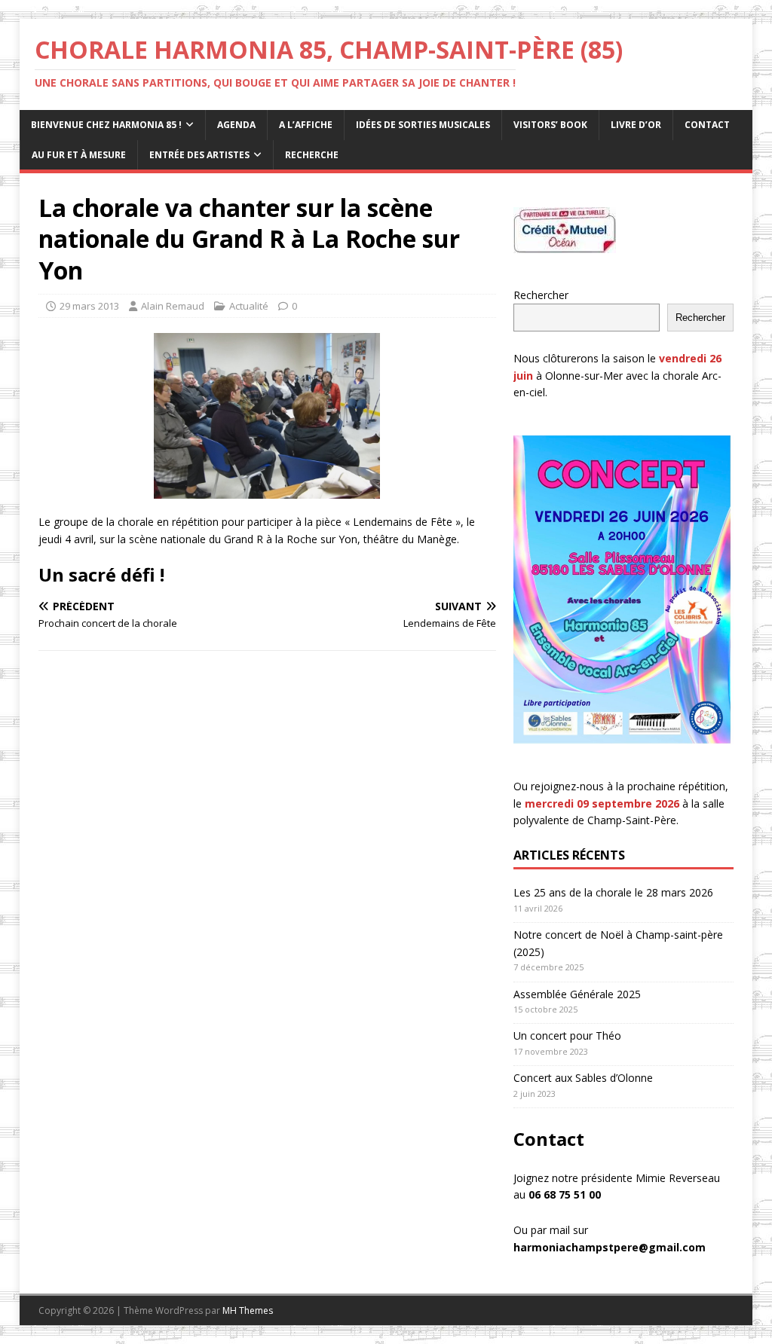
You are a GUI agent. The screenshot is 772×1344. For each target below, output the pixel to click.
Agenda (236, 124)
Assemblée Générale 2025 (577, 994)
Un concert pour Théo (567, 1035)
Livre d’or (636, 124)
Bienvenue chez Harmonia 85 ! (106, 124)
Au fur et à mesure (79, 154)
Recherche (312, 154)
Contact (707, 124)
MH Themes (247, 1310)
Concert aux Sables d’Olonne (583, 1078)
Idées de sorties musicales (423, 124)
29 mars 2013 (89, 306)
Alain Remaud (172, 306)
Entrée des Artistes (199, 154)
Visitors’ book (550, 124)
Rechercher (540, 295)
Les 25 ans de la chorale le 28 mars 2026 (613, 892)
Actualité (248, 306)
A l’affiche (305, 124)
